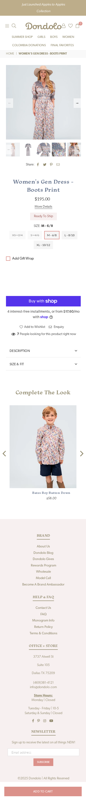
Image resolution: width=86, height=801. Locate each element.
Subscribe (43, 762)
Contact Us (43, 608)
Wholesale (43, 572)
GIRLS (41, 37)
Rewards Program (43, 565)
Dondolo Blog (43, 553)
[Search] (14, 26)
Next (77, 103)
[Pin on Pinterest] (51, 164)
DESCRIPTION (20, 351)
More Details (43, 207)
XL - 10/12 (43, 245)
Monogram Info (43, 620)
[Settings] (63, 26)
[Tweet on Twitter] (45, 164)
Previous (9, 103)
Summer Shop (22, 37)
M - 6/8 (52, 235)
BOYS (54, 37)
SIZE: (43, 226)
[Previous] (5, 453)
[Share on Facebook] (38, 164)
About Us (43, 546)
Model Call (43, 578)
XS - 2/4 (17, 235)
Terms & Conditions (43, 633)
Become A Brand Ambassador (43, 584)
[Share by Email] (58, 164)
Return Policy (43, 627)
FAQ (43, 614)
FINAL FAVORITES (62, 45)
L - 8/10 (69, 235)
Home (10, 53)
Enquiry (58, 327)
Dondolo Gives (43, 559)
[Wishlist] (70, 26)
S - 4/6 (35, 235)
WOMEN (68, 37)
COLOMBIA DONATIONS (29, 45)
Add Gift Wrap (23, 258)
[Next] (81, 453)
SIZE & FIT (17, 364)
